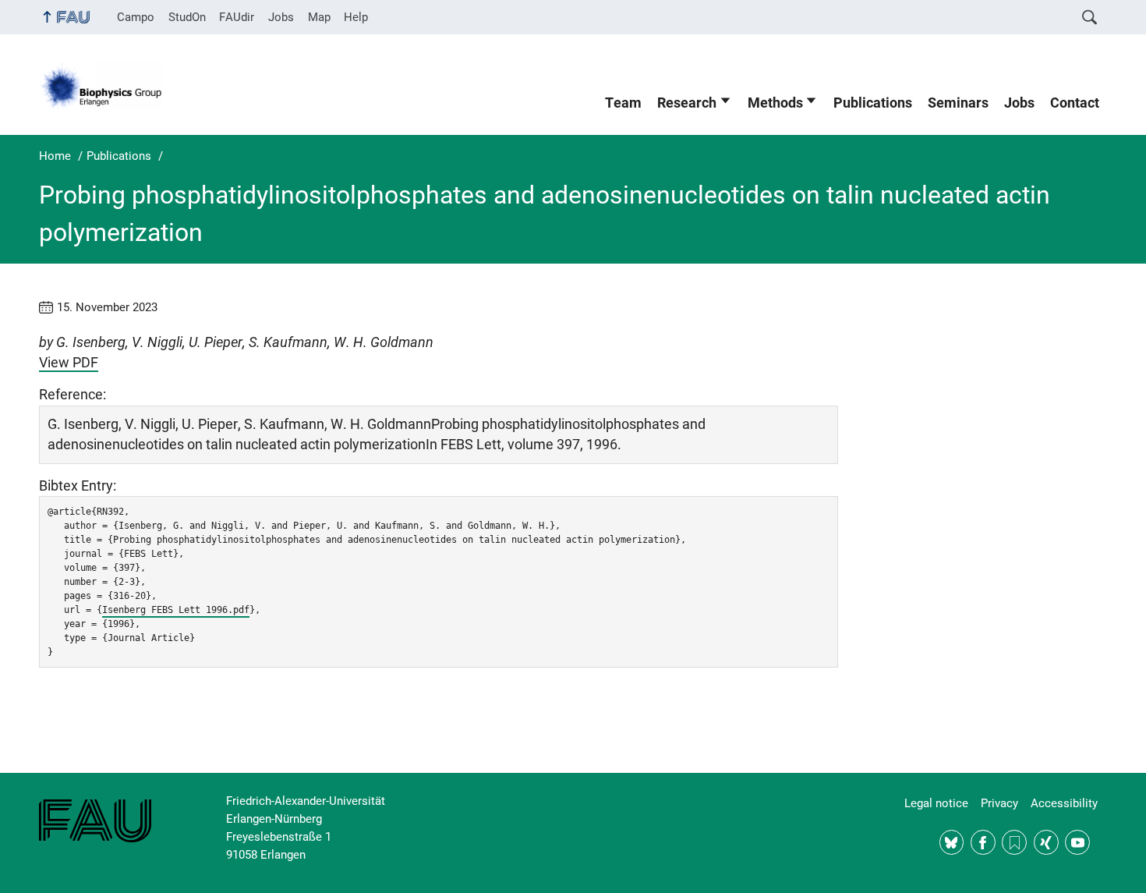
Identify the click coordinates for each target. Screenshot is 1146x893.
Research (686, 103)
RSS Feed (1014, 842)
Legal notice (936, 803)
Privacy (999, 803)
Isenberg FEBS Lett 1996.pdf (175, 609)
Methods (775, 103)
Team (623, 103)
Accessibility (1064, 803)
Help (356, 17)
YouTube (1077, 842)
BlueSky (951, 842)
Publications (872, 103)
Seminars (958, 103)
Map (319, 17)
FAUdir (236, 17)
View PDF (68, 362)
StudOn (187, 17)
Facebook (983, 842)
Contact (1074, 103)
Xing (1046, 842)
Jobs (281, 17)
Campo (135, 17)
